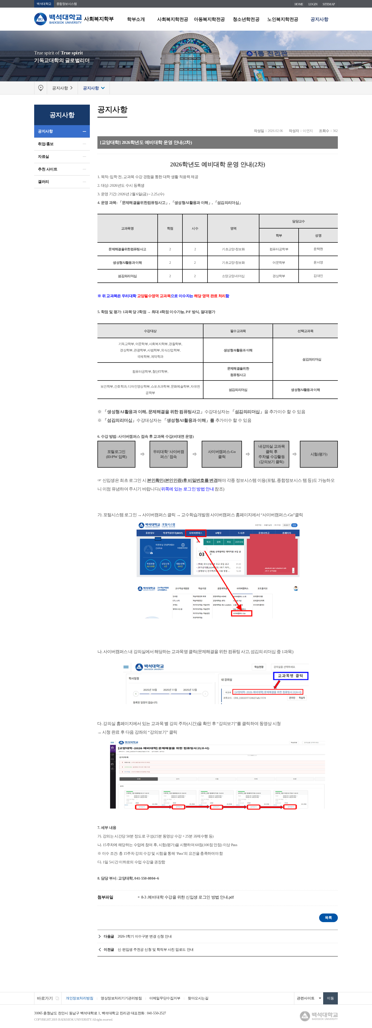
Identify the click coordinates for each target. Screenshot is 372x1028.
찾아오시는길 (198, 998)
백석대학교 (44, 4)
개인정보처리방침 (79, 998)
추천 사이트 (47, 169)
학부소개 (136, 19)
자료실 (43, 157)
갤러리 (43, 182)
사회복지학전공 (172, 19)
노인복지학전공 (282, 19)
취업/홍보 (46, 144)
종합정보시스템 (66, 4)
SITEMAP (329, 4)
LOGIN (313, 4)
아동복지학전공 (209, 19)
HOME (299, 4)
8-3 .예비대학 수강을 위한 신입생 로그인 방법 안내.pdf (187, 897)
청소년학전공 (246, 19)
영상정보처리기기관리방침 (121, 998)
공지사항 (319, 19)
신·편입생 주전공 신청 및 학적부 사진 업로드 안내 (156, 949)
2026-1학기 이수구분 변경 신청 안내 (145, 936)
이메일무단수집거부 (164, 998)
